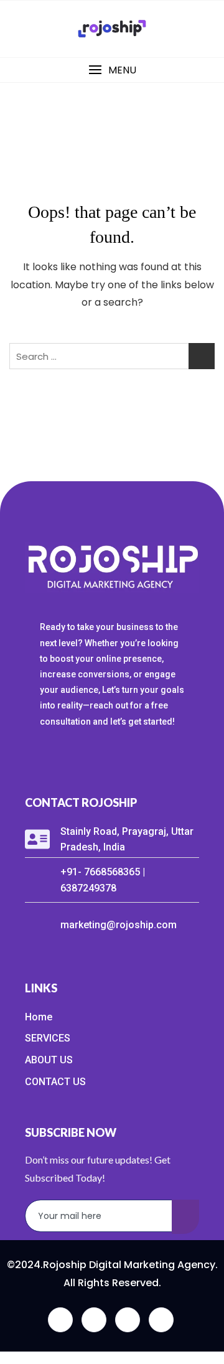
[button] (112, 70)
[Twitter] (94, 1319)
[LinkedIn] (127, 1319)
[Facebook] (60, 1319)
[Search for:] (112, 356)
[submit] (185, 1217)
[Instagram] (161, 1319)
